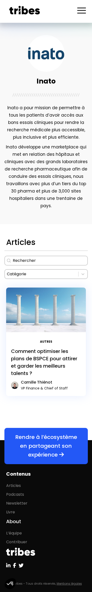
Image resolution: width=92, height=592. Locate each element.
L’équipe (14, 533)
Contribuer (16, 542)
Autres (46, 341)
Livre (10, 512)
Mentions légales (69, 583)
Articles (13, 485)
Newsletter (16, 503)
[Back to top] (85, 572)
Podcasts (15, 494)
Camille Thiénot (44, 385)
